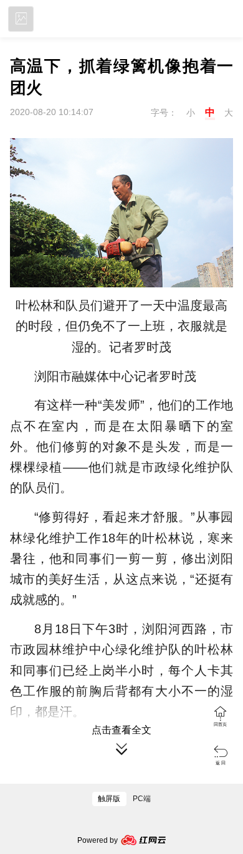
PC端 (142, 798)
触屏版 (109, 798)
